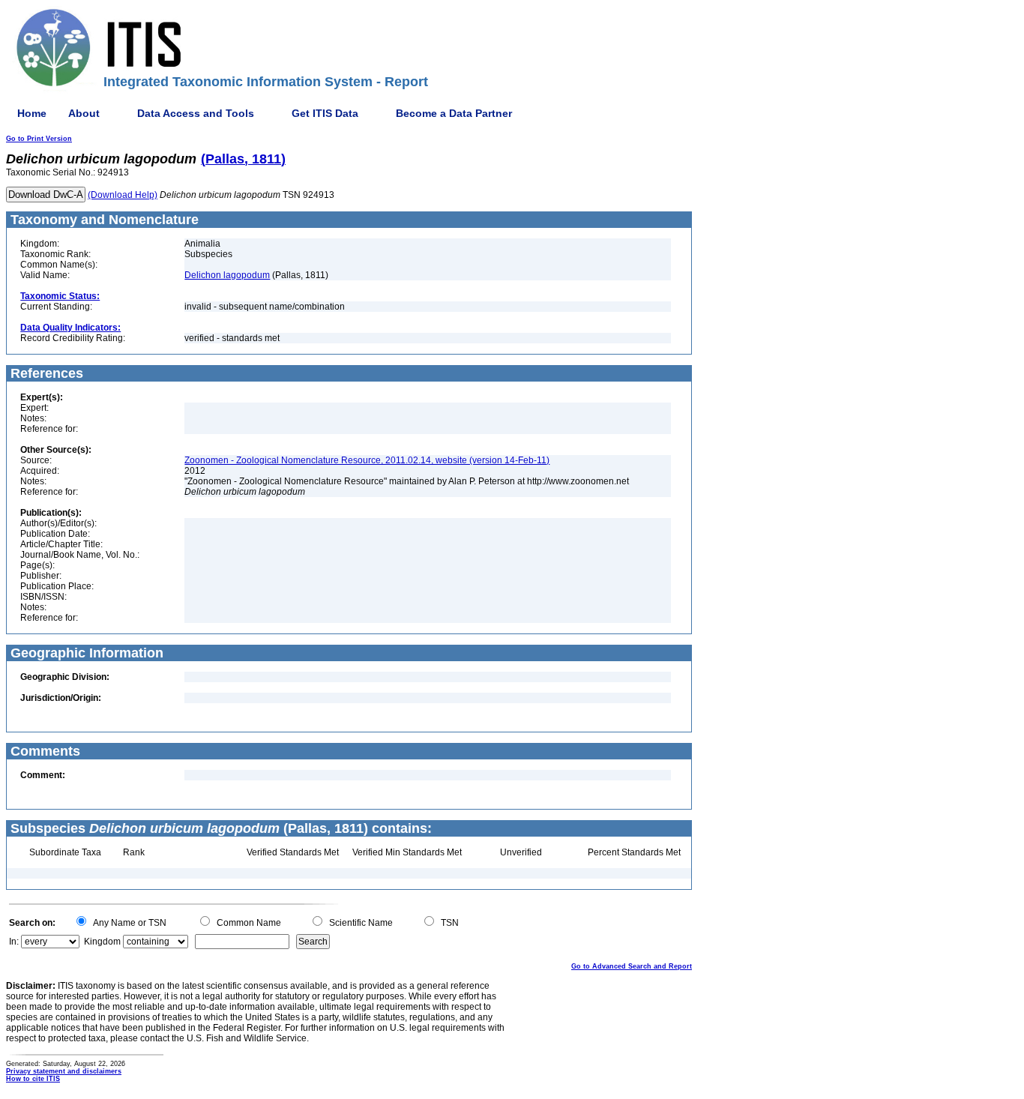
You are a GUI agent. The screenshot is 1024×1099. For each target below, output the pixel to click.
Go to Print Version (39, 138)
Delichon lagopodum (227, 275)
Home (31, 113)
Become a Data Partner (454, 113)
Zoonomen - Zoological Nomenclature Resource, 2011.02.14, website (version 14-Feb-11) (366, 460)
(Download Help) (122, 195)
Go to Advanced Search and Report (631, 966)
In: (14, 941)
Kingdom (102, 941)
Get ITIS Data (325, 113)
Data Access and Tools (195, 113)
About (84, 113)
